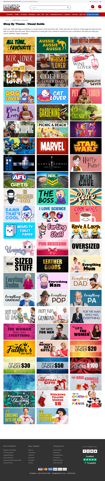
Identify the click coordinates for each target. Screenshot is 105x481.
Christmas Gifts (57, 450)
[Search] (68, 7)
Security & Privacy (8, 462)
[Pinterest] (91, 451)
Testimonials (31, 452)
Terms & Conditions (8, 452)
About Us (30, 450)
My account (31, 457)
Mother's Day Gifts (58, 460)
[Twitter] (95, 451)
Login (100, 1)
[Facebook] (84, 451)
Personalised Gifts (58, 455)
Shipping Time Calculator (9, 450)
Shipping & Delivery (8, 455)
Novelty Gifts (56, 452)
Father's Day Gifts (57, 462)
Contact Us (95, 1)
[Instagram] (88, 451)
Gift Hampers (56, 457)
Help (90, 1)
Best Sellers (31, 460)
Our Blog (30, 462)
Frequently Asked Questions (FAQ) (12, 460)
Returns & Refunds (8, 457)
